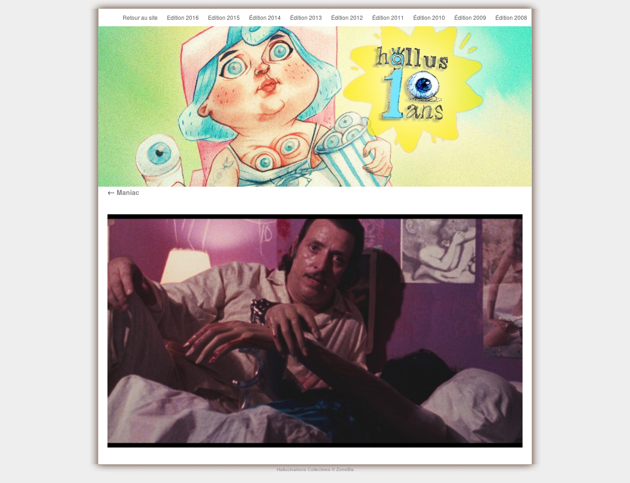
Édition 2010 (429, 17)
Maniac (123, 192)
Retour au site (140, 17)
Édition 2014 (265, 17)
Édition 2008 (511, 17)
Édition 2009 (470, 17)
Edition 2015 (224, 17)
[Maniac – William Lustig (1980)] (315, 331)
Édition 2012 (347, 17)
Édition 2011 (388, 17)
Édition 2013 (306, 17)
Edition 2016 (183, 17)
